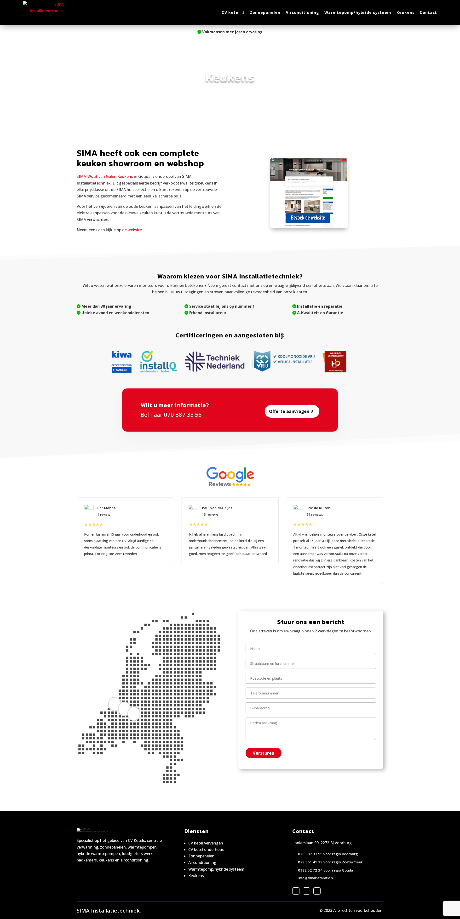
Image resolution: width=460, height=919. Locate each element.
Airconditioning (302, 12)
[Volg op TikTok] (317, 891)
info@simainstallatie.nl (316, 878)
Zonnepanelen (265, 12)
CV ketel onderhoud (206, 849)
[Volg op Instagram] (306, 891)
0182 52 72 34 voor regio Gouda (325, 870)
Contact (428, 12)
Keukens (405, 12)
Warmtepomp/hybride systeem (357, 12)
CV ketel (231, 12)
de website (132, 229)
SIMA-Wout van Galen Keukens (105, 176)
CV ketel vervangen (205, 843)
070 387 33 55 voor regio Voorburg (328, 853)
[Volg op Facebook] (295, 891)
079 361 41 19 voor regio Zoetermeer (330, 862)
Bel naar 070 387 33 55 (171, 414)
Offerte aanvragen (289, 411)
